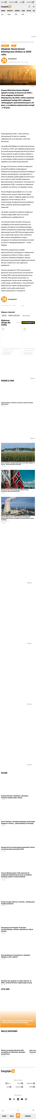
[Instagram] (26, 1099)
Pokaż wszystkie (26, 315)
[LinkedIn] (18, 1099)
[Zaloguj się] (29, 6)
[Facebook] (10, 1099)
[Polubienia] (3, 1110)
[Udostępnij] (33, 1110)
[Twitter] (14, 1099)
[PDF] (23, 305)
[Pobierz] (27, 62)
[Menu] (34, 6)
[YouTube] (22, 1099)
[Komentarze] (18, 1110)
